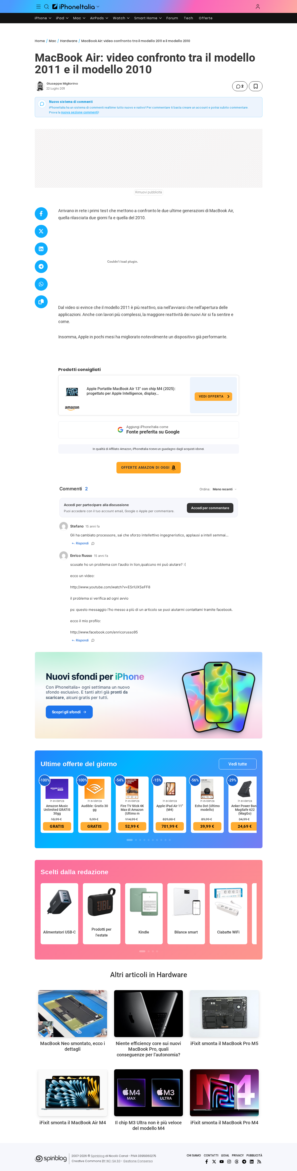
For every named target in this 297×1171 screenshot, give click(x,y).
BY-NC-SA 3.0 (111, 1161)
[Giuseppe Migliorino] (40, 86)
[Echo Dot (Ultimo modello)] (207, 788)
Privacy (238, 1155)
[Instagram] (229, 1161)
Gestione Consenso (138, 1161)
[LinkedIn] (252, 1161)
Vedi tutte (237, 763)
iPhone (41, 18)
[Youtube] (222, 1161)
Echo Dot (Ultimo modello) (207, 808)
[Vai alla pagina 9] (165, 840)
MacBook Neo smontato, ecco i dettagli (72, 1046)
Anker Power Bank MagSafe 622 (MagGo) (244, 809)
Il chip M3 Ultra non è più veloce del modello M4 (148, 1125)
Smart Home (146, 18)
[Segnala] (93, 543)
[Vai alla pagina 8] (161, 840)
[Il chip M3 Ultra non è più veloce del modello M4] (148, 1092)
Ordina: (205, 489)
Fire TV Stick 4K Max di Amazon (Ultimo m (132, 809)
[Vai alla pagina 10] (170, 840)
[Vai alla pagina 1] (130, 840)
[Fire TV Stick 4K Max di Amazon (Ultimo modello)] (132, 788)
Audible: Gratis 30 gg (94, 808)
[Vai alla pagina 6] (153, 840)
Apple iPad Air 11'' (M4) (169, 808)
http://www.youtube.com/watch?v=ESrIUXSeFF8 (110, 587)
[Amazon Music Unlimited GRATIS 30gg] (57, 788)
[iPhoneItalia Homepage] (73, 6)
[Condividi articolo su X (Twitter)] (41, 231)
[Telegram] (244, 1161)
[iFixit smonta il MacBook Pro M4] (224, 1092)
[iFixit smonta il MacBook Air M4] (72, 1092)
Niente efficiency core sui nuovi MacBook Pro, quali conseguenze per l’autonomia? (148, 1049)
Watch (119, 18)
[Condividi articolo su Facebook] (41, 213)
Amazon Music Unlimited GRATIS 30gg (57, 809)
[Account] (257, 6)
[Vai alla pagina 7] (157, 840)
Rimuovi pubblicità (148, 192)
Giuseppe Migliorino (62, 83)
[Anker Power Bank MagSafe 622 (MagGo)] (245, 788)
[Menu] (39, 7)
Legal (225, 1155)
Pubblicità (254, 1155)
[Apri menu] (98, 6)
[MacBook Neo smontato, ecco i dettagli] (72, 1013)
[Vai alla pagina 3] (140, 840)
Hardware (68, 41)
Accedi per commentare (210, 508)
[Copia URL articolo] (41, 301)
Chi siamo (194, 1155)
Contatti (211, 1155)
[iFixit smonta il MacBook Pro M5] (224, 1013)
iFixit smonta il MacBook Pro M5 (224, 1043)
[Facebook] (207, 1161)
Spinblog (97, 1156)
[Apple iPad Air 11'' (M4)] (170, 788)
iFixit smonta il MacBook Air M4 (72, 1122)
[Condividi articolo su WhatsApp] (41, 284)
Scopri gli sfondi (66, 712)
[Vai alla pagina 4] (144, 840)
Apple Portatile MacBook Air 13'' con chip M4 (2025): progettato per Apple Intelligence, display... (131, 391)
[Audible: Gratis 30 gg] (95, 788)
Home (40, 41)
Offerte (206, 18)
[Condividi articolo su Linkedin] (41, 248)
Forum (172, 18)
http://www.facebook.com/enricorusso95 (104, 632)
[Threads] (237, 1161)
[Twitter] (214, 1161)
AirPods (97, 18)
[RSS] (259, 1161)
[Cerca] (46, 7)
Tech (188, 18)
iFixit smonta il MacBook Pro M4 (224, 1122)
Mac (77, 18)
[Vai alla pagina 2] (136, 840)
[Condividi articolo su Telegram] (41, 266)
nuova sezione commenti (79, 112)
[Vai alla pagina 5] (149, 840)
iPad (60, 18)
